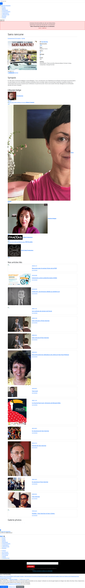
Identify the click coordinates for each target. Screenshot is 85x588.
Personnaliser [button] (20, 587)
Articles (3, 7)
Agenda (4, 8)
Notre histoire (5, 553)
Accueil (3, 537)
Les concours (5, 552)
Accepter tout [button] (4, 587)
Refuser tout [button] (12, 587)
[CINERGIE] (5, 5)
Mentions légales (14, 579)
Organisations (5, 13)
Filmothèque (5, 10)
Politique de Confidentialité (14, 584)
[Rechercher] (1, 3)
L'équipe (4, 556)
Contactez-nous (5, 558)
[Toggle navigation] (1, 20)
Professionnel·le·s (6, 11)
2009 (41, 45)
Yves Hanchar (44, 41)
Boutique (4, 16)
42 (40, 55)
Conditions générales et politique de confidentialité (42, 570)
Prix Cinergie (5, 555)
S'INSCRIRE (31, 566)
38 (40, 52)
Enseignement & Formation (14, 38)
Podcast (4, 17)
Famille (23, 38)
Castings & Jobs (5, 14)
